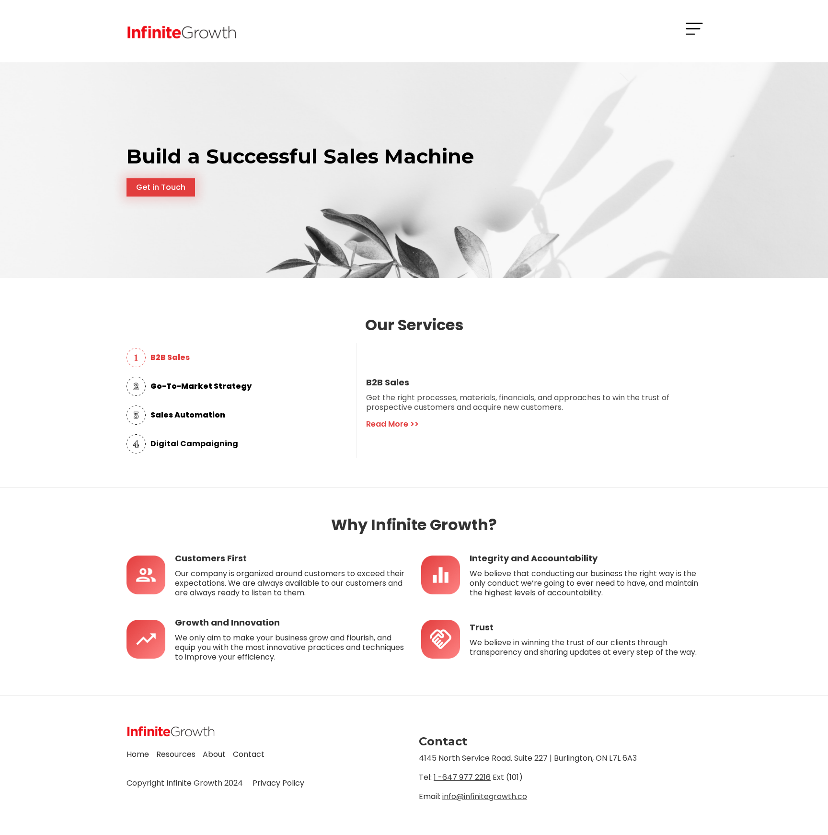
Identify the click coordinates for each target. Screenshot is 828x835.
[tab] (241, 357)
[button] (694, 28)
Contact (248, 754)
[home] (181, 31)
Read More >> (392, 423)
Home (137, 754)
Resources (176, 754)
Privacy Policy (278, 783)
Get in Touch (160, 187)
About (214, 754)
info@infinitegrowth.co (484, 796)
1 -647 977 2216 (462, 777)
